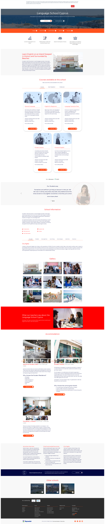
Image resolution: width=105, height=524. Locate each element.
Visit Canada (35, 492)
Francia (23, 511)
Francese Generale (37, 515)
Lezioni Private (37, 509)
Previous (21, 193)
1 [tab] (51, 200)
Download (77, 472)
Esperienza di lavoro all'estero (39, 511)
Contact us (46, 20)
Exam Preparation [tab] (51, 86)
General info (42, 30)
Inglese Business (37, 510)
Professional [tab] (62, 86)
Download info (28, 386)
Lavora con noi (62, 507)
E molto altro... (37, 516)
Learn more (32, 128)
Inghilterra (23, 507)
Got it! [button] (73, 6)
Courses (34, 30)
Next (83, 193)
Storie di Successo (50, 509)
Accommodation (52, 30)
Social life (61, 30)
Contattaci (73, 513)
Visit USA (50, 492)
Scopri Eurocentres (50, 507)
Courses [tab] (42, 86)
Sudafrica (23, 510)
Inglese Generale (37, 507)
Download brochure (58, 20)
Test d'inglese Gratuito (50, 511)
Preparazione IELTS (37, 514)
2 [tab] (52, 200)
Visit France (65, 492)
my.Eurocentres (49, 510)
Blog (72, 514)
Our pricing (69, 30)
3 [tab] (53, 200)
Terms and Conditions (56, 521)
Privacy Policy (63, 521)
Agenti (60, 509)
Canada (23, 509)
